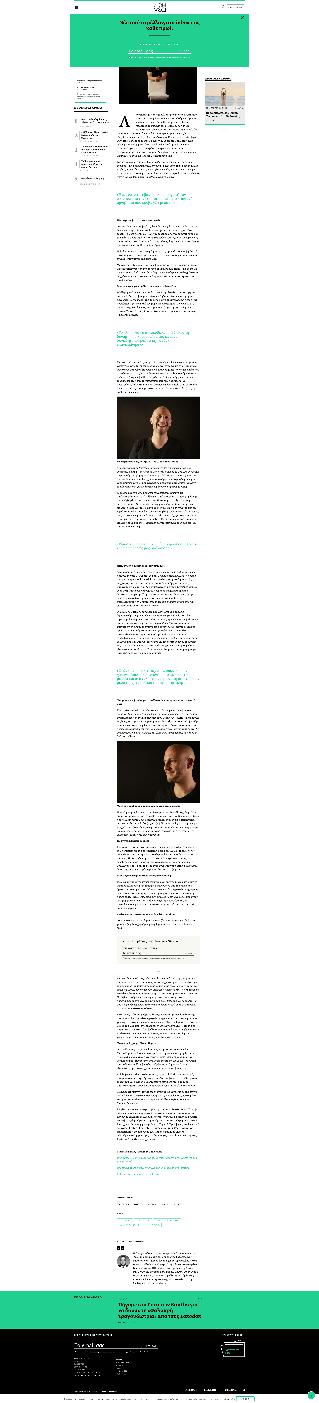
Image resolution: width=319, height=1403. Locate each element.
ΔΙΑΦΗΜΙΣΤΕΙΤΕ (80, 1367)
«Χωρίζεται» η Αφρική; (93, 178)
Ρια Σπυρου (85, 126)
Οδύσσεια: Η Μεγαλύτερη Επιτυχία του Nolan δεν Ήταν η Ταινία (94, 149)
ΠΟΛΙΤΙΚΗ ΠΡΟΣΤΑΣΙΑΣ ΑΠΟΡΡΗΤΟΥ (88, 1375)
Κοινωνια (238, 107)
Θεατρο (199, 1298)
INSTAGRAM (230, 1390)
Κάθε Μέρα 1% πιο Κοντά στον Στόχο (138, 1174)
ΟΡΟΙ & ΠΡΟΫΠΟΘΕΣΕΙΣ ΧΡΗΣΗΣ (87, 1372)
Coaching (125, 1220)
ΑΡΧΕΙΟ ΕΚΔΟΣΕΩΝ (81, 1358)
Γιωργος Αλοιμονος (167, 1220)
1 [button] (222, 130)
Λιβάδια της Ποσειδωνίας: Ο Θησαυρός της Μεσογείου (95, 135)
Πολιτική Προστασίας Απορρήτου (145, 959)
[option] (225, 103)
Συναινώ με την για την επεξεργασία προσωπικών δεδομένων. (88, 96)
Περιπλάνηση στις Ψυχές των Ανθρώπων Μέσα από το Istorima (153, 1168)
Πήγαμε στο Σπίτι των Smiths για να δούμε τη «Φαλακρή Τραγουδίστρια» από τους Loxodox (159, 1310)
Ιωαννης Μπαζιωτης (90, 184)
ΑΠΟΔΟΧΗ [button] (245, 1398)
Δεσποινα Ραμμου (89, 155)
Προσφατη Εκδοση (232, 1335)
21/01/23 (122, 1298)
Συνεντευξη (152, 1224)
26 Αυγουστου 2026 (216, 107)
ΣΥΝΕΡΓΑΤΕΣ (79, 1364)
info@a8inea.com (123, 1373)
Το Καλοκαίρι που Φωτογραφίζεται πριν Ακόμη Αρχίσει (93, 164)
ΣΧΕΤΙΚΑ (77, 1361)
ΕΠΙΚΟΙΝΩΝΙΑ (79, 1369)
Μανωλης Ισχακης (130, 1224)
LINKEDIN (210, 1390)
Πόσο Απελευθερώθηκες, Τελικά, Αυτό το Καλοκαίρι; (94, 121)
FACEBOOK (191, 1390)
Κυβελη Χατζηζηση (89, 141)
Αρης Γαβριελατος (127, 1322)
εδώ (233, 1399)
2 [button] (225, 130)
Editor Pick (143, 1220)
